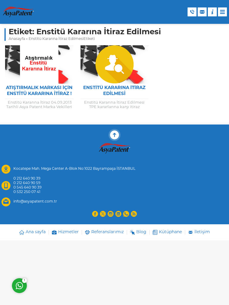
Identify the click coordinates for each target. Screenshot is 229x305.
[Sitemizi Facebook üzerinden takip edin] (95, 214)
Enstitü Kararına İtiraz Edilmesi (114, 91)
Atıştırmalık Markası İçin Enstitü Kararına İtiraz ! (39, 91)
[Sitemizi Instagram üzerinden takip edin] (111, 214)
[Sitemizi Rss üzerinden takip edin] (134, 214)
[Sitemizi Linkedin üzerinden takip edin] (118, 214)
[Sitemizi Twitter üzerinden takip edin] (103, 214)
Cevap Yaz (56, 261)
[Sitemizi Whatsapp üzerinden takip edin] (126, 214)
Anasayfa (17, 39)
